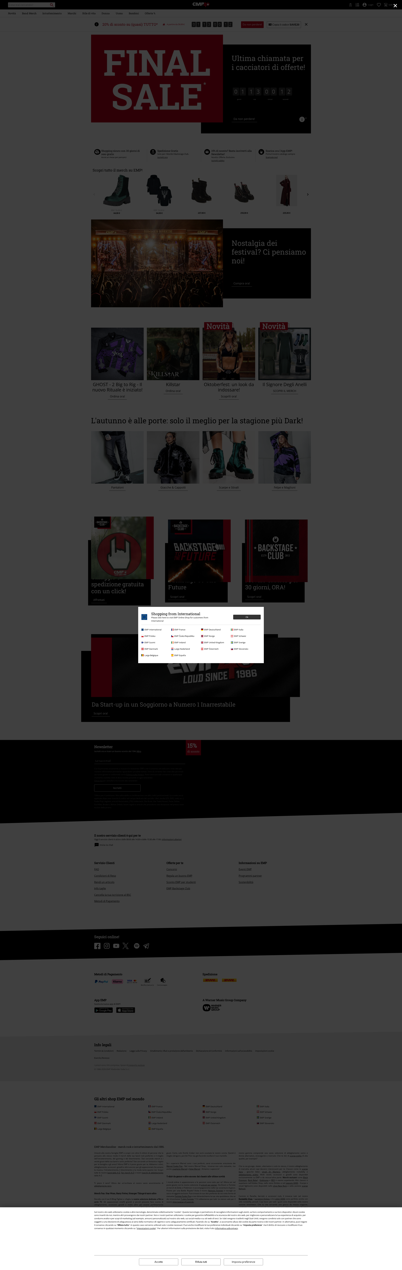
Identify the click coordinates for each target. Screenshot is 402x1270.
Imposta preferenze (243, 1262)
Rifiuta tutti (201, 1262)
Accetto (159, 1262)
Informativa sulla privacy (226, 1228)
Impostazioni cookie (146, 1228)
